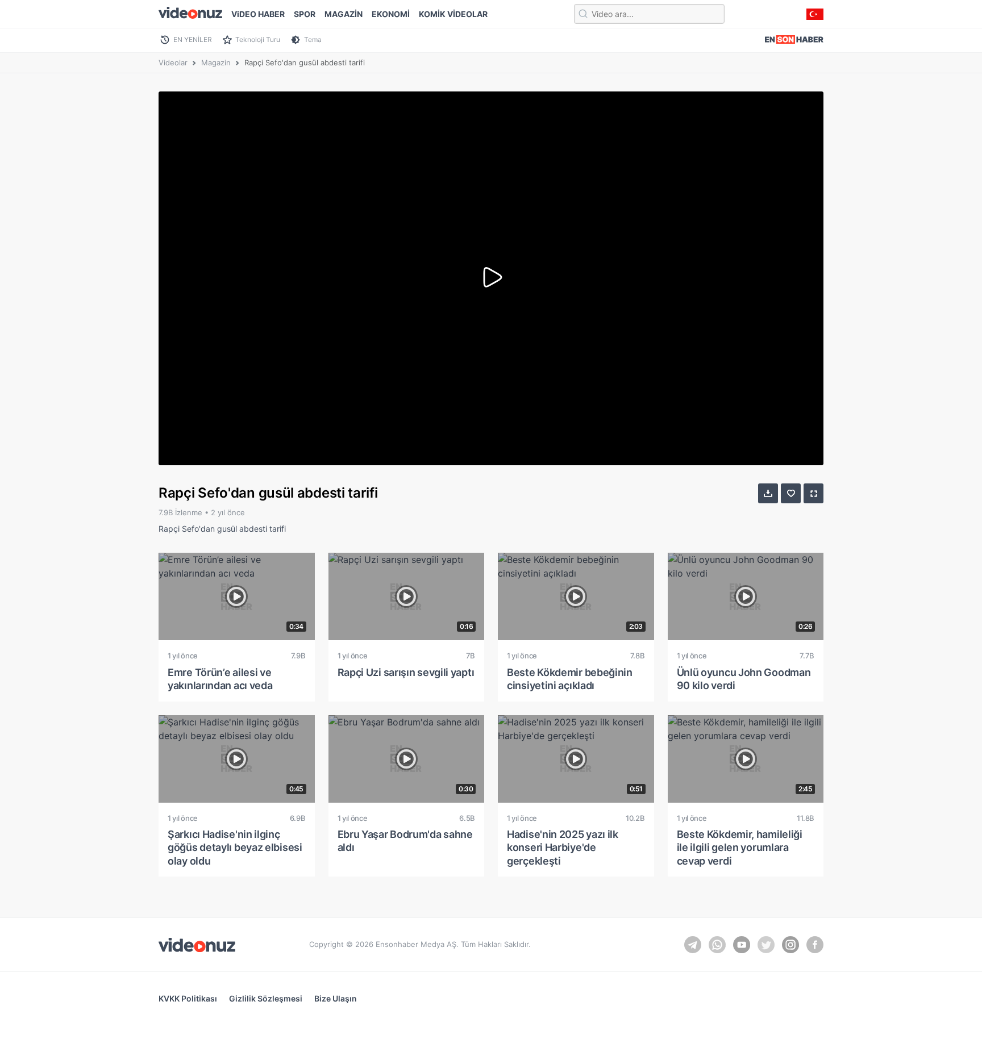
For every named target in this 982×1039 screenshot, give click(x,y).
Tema (313, 39)
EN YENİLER (192, 39)
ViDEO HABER (258, 14)
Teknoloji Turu (257, 39)
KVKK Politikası (188, 998)
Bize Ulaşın (335, 998)
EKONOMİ (391, 14)
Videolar (173, 62)
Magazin (216, 62)
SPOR (304, 14)
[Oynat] (491, 278)
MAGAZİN (343, 14)
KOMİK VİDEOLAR (453, 14)
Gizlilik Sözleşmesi (265, 998)
